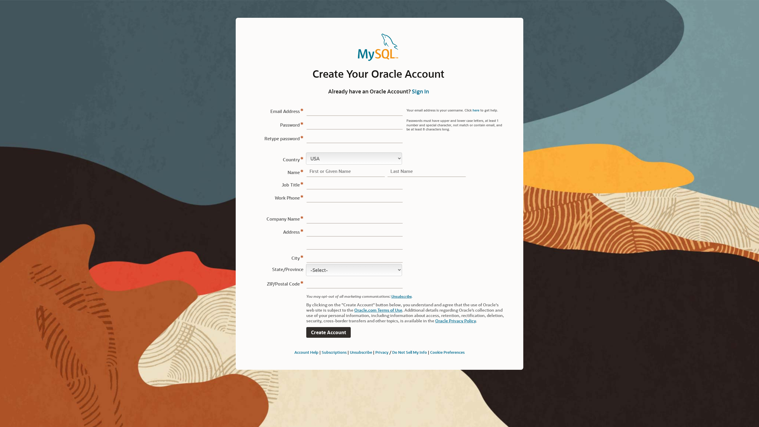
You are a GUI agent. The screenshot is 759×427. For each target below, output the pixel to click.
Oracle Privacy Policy (455, 321)
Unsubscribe (401, 296)
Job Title (291, 185)
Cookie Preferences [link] (447, 352)
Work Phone (287, 198)
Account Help (306, 352)
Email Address (285, 111)
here (476, 110)
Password (290, 125)
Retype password (282, 138)
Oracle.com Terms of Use (378, 310)
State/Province (287, 269)
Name (294, 172)
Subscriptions (334, 352)
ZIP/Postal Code (283, 284)
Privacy (381, 352)
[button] (328, 332)
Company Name (283, 219)
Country (291, 159)
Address (291, 232)
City (295, 258)
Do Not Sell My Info (409, 352)
